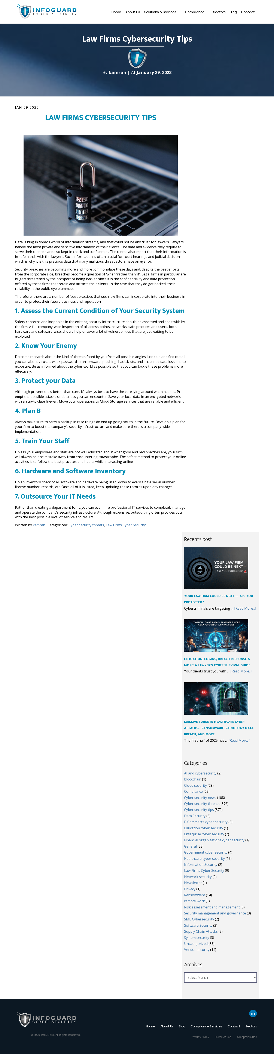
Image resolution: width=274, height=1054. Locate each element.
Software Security (198, 925)
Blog (233, 12)
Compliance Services (206, 1026)
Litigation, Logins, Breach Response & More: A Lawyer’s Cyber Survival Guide (217, 662)
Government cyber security (205, 852)
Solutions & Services (160, 12)
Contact (248, 12)
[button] (162, 12)
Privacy (189, 889)
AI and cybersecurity (200, 773)
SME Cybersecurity (199, 919)
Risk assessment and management (212, 907)
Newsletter (193, 882)
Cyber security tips (199, 809)
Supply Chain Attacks (201, 931)
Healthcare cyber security (204, 858)
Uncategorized (196, 943)
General (190, 846)
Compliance (194, 12)
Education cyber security (203, 828)
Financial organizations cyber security (214, 840)
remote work (194, 901)
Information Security (200, 864)
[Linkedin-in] (253, 1013)
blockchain (192, 779)
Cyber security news (200, 797)
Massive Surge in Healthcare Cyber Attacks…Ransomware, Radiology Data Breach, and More (218, 728)
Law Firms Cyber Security (126, 525)
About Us (132, 12)
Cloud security (195, 785)
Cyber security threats (86, 525)
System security (196, 937)
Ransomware (194, 895)
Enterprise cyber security (204, 834)
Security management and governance (215, 913)
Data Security (195, 815)
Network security (198, 876)
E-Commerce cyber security (206, 821)
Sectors (219, 12)
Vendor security (196, 949)
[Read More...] (245, 608)
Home (116, 12)
